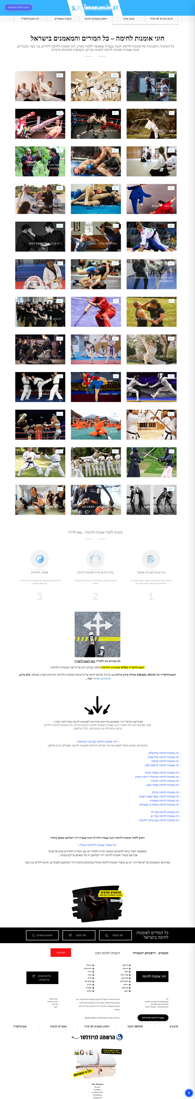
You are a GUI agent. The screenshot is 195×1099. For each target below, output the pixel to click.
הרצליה (89, 965)
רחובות (125, 984)
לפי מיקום (81, 935)
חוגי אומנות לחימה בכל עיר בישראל (97, 741)
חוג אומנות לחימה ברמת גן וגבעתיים (159, 804)
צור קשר (55, 1004)
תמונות (96, 678)
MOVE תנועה (135, 1026)
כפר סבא (125, 988)
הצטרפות (60, 952)
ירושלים (125, 968)
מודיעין (89, 991)
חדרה (90, 978)
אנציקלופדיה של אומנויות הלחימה (156, 1002)
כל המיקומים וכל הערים (44, 978)
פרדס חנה (88, 981)
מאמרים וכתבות (58, 1026)
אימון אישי (128, 18)
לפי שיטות (117, 935)
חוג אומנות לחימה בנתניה (165, 780)
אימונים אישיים (44, 935)
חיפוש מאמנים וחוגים (96, 18)
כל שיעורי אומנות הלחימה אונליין (97, 845)
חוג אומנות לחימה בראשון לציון (162, 765)
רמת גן (89, 984)
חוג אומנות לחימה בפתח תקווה (162, 772)
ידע (167, 999)
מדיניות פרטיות (52, 1002)
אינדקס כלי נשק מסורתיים (159, 1004)
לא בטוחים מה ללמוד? (97, 661)
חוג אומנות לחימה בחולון (165, 792)
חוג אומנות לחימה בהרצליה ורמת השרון (157, 776)
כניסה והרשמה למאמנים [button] (18, 7)
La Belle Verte (97, 1092)
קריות (90, 972)
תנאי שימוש (53, 999)
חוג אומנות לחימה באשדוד (164, 800)
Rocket (97, 1087)
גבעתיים (89, 988)
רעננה (126, 991)
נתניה (90, 975)
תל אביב (125, 965)
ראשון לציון (124, 981)
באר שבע (125, 978)
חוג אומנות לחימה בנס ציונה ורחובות (159, 820)
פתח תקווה (124, 975)
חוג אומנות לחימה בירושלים (163, 753)
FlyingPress (97, 1095)
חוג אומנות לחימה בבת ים (165, 816)
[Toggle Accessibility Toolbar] (189, 1093)
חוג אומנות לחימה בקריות (165, 812)
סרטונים (106, 678)
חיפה (126, 972)
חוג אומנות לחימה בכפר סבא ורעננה (159, 796)
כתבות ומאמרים (63, 18)
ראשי (56, 1007)
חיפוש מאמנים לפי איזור (96, 1026)
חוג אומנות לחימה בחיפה (165, 761)
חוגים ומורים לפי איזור (161, 18)
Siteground (97, 1098)
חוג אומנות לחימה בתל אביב (163, 757)
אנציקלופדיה (19, 1026)
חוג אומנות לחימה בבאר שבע (163, 784)
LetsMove (97, 1090)
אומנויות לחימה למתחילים (153, 1018)
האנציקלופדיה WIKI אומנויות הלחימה (123, 667)
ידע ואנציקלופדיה (30, 18)
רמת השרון (88, 968)
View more (151, 86)
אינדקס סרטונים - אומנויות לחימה (156, 1007)
